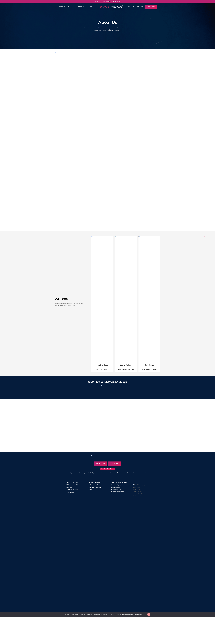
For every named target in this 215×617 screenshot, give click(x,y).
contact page (62, 426)
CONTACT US (114, 463)
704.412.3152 (100, 463)
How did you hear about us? (118, 419)
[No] (213, 614)
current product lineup (73, 430)
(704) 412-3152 (70, 492)
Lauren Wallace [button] (126, 365)
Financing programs (69, 435)
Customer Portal (115, 1)
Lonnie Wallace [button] (102, 365)
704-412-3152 (86, 440)
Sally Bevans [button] (149, 365)
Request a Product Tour (101, 1)
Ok (148, 614)
